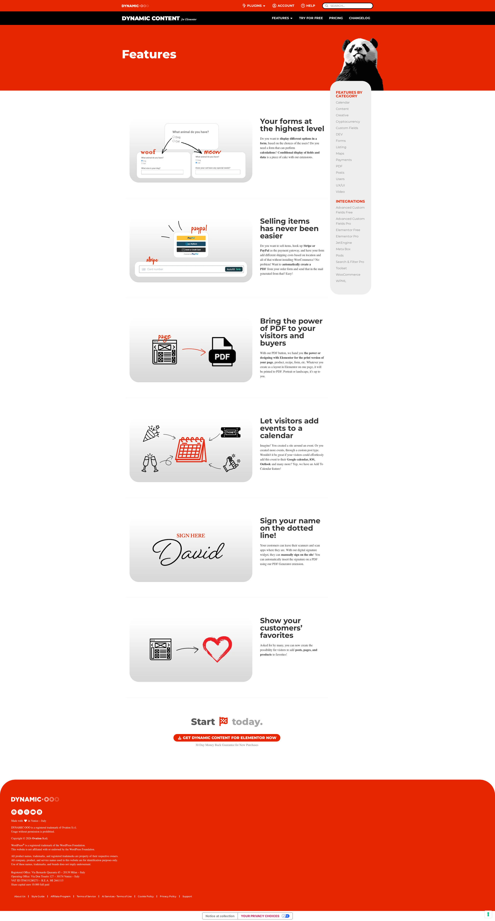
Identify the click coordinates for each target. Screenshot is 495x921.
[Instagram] (26, 812)
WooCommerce (348, 274)
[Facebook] (14, 812)
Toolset (341, 268)
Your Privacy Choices (260, 916)
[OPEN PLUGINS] (264, 5)
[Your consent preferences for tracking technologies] (488, 914)
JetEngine (344, 243)
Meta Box (343, 249)
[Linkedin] (39, 812)
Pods (340, 255)
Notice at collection (220, 916)
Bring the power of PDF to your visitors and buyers (291, 331)
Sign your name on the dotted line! (290, 528)
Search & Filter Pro (350, 262)
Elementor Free (348, 230)
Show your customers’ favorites (281, 628)
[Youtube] (33, 812)
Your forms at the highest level (292, 125)
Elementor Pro (347, 236)
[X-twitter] (20, 812)
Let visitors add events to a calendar (289, 428)
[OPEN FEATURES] (291, 18)
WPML (341, 281)
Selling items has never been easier (289, 228)
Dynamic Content (159, 18)
